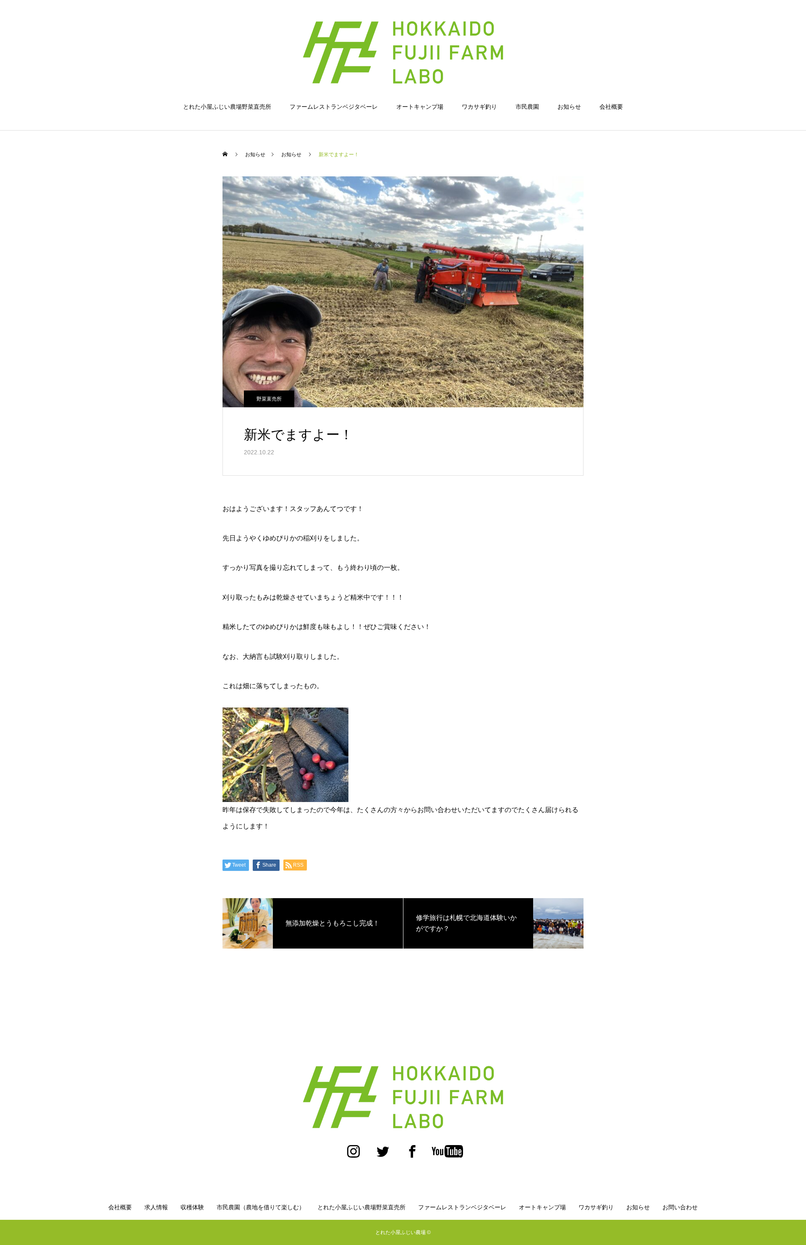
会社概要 (611, 106)
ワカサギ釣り (479, 106)
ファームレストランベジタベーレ (334, 106)
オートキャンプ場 (419, 106)
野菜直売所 (269, 399)
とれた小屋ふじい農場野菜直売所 (227, 106)
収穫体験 (192, 1207)
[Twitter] (382, 1155)
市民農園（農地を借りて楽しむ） (261, 1207)
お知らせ (569, 106)
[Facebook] (412, 1155)
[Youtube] (447, 1155)
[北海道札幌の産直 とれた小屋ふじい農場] (403, 52)
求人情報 (156, 1207)
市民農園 (527, 106)
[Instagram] (353, 1155)
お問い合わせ (680, 1207)
